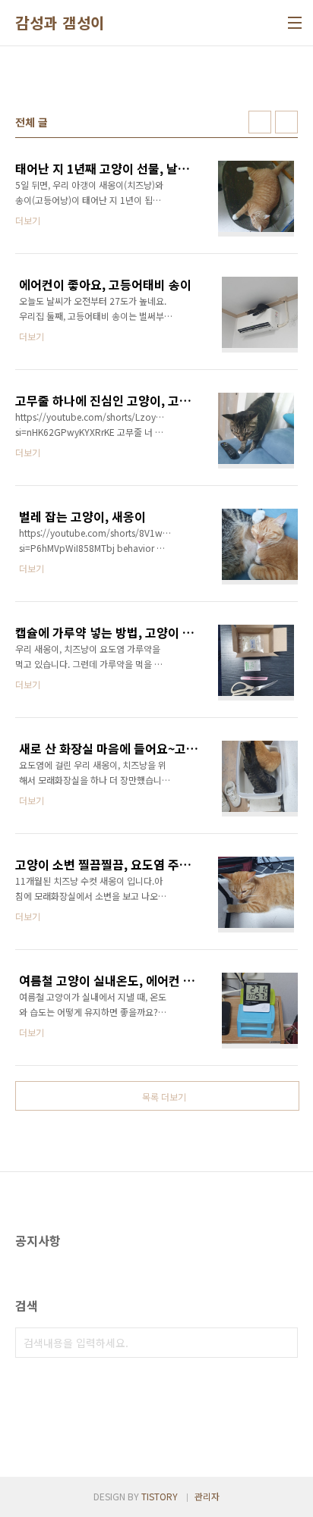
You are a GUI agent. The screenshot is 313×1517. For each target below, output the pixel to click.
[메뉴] (295, 23)
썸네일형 (259, 122)
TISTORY (159, 1496)
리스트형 (286, 122)
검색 (282, 1342)
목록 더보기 (164, 1096)
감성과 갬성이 (60, 22)
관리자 (207, 1496)
